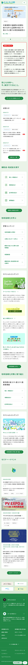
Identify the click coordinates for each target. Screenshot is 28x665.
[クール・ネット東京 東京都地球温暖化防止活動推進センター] (8, 2)
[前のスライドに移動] (6, 39)
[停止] (25, 39)
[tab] (10, 39)
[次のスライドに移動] (22, 39)
